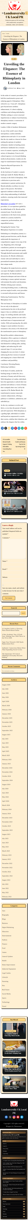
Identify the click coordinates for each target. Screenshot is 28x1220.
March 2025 (6, 755)
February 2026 (7, 710)
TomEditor (9, 475)
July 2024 (5, 788)
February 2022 (7, 896)
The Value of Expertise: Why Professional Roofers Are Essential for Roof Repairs (13, 1189)
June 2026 (5, 693)
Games (4, 952)
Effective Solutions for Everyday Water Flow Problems (13, 1194)
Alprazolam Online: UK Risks (13, 473)
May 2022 (5, 892)
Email (4, 569)
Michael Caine (12, 88)
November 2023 (7, 822)
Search (14, 608)
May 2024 (5, 797)
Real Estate (5, 990)
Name (4, 561)
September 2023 (7, 830)
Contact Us (5, 1146)
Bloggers (9, 1126)
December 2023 (7, 818)
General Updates (7, 956)
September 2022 (7, 876)
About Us (5, 1143)
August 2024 (6, 784)
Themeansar (18, 1126)
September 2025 (7, 730)
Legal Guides (6, 973)
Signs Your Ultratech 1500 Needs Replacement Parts (12, 643)
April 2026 (5, 701)
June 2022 (5, 888)
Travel (4, 1006)
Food (3, 948)
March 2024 (6, 805)
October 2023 (6, 826)
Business (5, 923)
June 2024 (5, 793)
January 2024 (6, 813)
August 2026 (6, 685)
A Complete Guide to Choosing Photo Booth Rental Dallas (12, 629)
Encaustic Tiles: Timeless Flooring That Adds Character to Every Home (13, 1185)
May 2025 (5, 747)
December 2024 (7, 768)
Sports (4, 998)
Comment (6, 538)
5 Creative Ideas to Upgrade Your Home (10, 1192)
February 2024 (7, 809)
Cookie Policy (5, 1153)
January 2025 (6, 764)
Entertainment (6, 935)
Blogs (4, 919)
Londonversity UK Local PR (14, 15)
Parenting (5, 981)
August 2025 (6, 734)
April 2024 (5, 801)
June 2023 (5, 842)
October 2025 (6, 726)
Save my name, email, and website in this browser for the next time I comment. (13, 590)
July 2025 (5, 739)
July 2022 (5, 884)
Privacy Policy (5, 1148)
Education (5, 931)
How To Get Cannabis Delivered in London (11, 490)
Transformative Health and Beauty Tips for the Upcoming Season (20, 443)
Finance (4, 944)
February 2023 (7, 855)
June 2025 (5, 743)
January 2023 (6, 859)
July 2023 (5, 838)
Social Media (6, 994)
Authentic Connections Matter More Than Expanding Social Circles (14, 648)
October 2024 (6, 776)
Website (4, 577)
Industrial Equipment (9, 969)
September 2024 (7, 780)
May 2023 (5, 847)
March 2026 (6, 705)
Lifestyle (5, 977)
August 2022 (6, 880)
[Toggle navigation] (3, 13)
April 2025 (5, 751)
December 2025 (7, 718)
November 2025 (7, 722)
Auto (3, 911)
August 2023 (6, 834)
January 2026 (6, 714)
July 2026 (5, 689)
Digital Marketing (8, 927)
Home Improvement (8, 965)
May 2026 (5, 697)
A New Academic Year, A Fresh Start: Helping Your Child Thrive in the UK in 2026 (13, 636)
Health (14, 59)
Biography (5, 915)
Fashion (4, 940)
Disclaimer (5, 1151)
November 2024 (7, 772)
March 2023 (6, 851)
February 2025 (7, 759)
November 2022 (7, 867)
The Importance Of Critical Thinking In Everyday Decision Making (12, 655)
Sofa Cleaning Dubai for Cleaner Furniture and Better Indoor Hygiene (13, 1181)
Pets (3, 985)
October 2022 (6, 872)
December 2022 (7, 863)
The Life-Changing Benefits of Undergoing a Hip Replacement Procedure (13, 509)
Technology (6, 1002)
